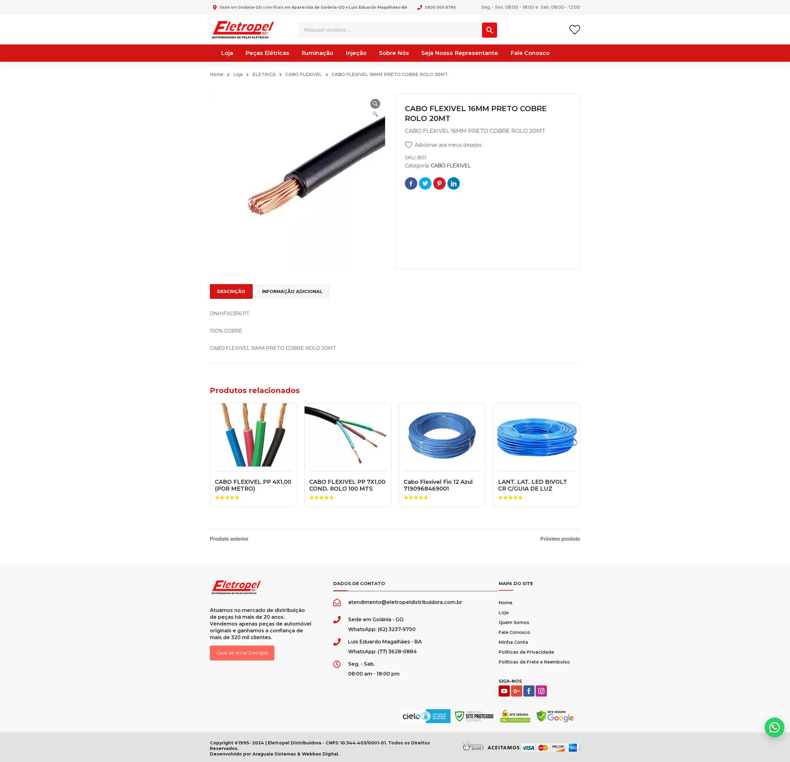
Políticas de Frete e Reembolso (534, 662)
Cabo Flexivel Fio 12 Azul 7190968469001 (438, 485)
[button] (375, 104)
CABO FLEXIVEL (303, 74)
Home (216, 74)
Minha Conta (513, 642)
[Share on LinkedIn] (453, 183)
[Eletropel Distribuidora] (243, 29)
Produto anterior (229, 539)
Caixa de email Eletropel (242, 653)
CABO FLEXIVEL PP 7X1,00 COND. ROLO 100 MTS (347, 485)
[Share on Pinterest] (439, 183)
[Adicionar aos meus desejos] (288, 417)
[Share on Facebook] (411, 183)
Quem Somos (514, 622)
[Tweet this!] (425, 183)
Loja (238, 74)
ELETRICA (264, 74)
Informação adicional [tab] (292, 291)
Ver (253, 435)
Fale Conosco (514, 632)
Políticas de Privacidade (526, 652)
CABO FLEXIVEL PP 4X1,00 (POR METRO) (253, 485)
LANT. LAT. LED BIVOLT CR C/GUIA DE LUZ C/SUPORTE (532, 489)
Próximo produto (560, 539)
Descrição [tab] (231, 291)
